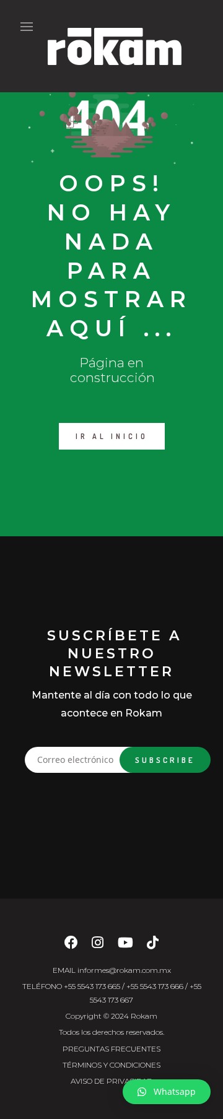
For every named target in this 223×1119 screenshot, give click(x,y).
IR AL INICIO (112, 436)
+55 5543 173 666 (154, 986)
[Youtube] (125, 946)
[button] (167, 1091)
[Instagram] (97, 946)
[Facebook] (71, 946)
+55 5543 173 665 (92, 986)
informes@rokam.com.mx (124, 970)
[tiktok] (153, 946)
